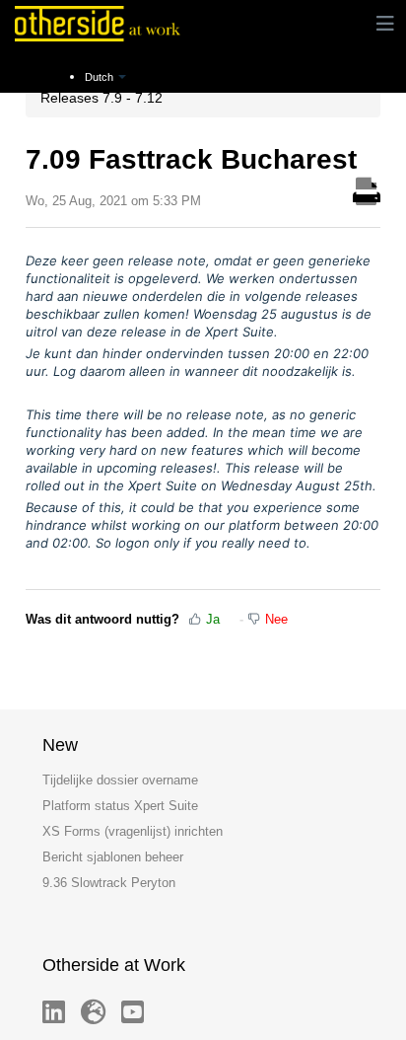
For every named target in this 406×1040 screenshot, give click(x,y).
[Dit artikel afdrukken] (366, 188)
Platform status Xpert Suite (120, 805)
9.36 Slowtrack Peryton (108, 882)
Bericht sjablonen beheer (112, 857)
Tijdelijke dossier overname (120, 780)
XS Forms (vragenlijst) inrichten (132, 831)
